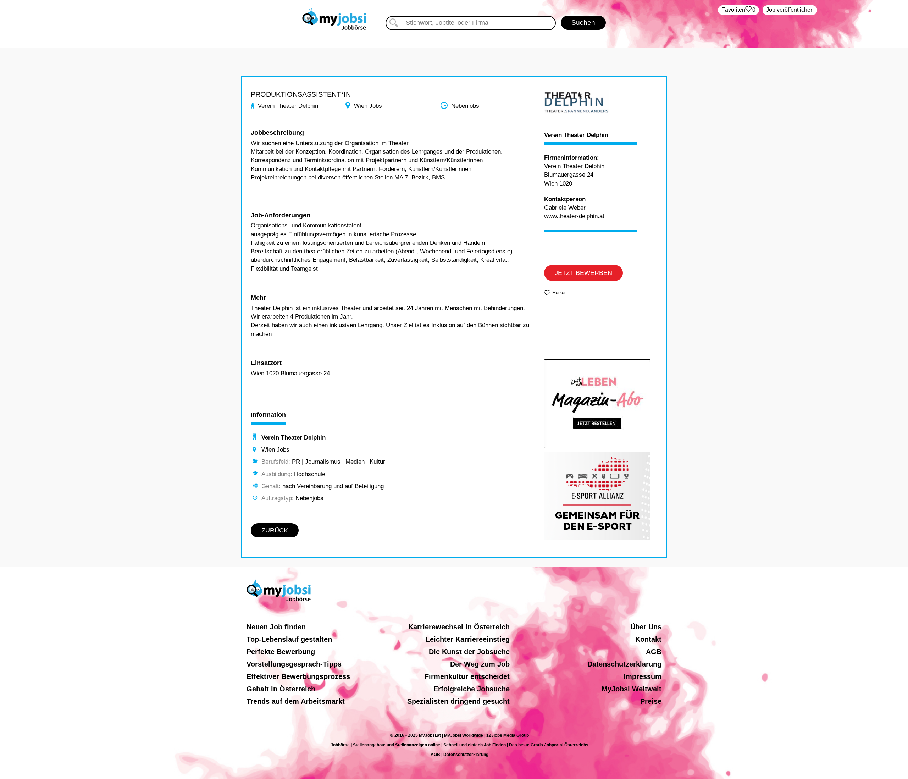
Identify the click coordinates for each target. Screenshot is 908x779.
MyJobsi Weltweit (631, 689)
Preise (650, 701)
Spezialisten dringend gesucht (458, 701)
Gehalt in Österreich (281, 689)
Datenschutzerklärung (624, 664)
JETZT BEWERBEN (583, 272)
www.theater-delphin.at (574, 216)
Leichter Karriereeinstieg (468, 639)
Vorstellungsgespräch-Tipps (294, 664)
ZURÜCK (274, 530)
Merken (559, 292)
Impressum (642, 676)
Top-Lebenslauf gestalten (289, 639)
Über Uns (645, 627)
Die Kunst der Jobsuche (469, 652)
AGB (653, 652)
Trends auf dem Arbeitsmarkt (296, 701)
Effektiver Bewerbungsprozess (298, 676)
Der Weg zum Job (480, 664)
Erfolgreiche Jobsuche (471, 689)
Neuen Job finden (276, 627)
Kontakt (648, 639)
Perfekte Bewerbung (281, 652)
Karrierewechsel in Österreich (459, 627)
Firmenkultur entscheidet (467, 676)
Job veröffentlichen (790, 10)
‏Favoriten (738, 10)
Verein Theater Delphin (576, 135)
